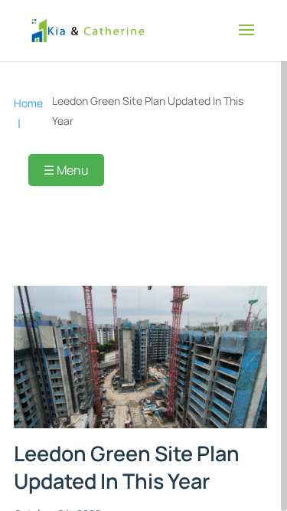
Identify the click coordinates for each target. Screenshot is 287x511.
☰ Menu (66, 170)
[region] (143, 255)
